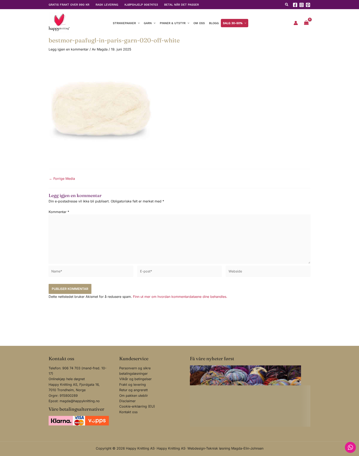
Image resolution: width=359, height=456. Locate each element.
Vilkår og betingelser (135, 379)
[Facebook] (295, 4)
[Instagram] (301, 4)
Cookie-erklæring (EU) (137, 406)
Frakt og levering (132, 384)
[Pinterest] (308, 4)
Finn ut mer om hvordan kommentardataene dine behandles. (180, 297)
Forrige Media (62, 178)
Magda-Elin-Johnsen (247, 448)
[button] (287, 5)
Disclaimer (127, 401)
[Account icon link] (296, 23)
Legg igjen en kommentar (69, 49)
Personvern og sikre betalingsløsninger (135, 371)
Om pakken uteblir (133, 395)
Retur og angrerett (133, 390)
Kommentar (59, 212)
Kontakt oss (128, 412)
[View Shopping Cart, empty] (306, 23)
